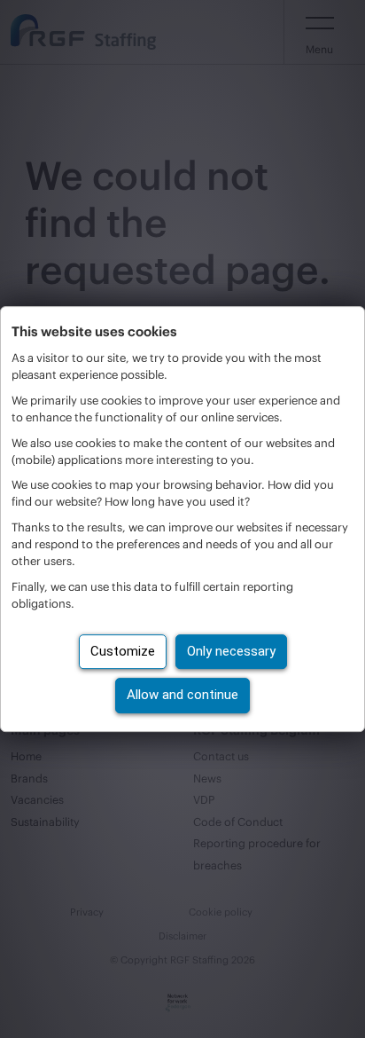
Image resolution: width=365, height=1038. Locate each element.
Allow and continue (182, 695)
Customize (122, 651)
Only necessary (231, 651)
